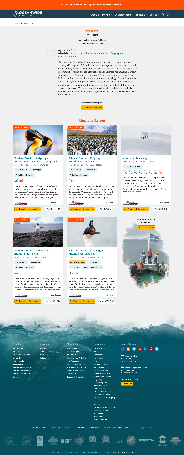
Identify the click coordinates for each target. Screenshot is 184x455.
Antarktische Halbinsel (24, 175)
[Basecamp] (155, 172)
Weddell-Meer (18, 348)
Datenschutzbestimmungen (105, 407)
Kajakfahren (71, 374)
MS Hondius (110, 203)
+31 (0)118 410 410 (128, 359)
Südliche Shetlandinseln (22, 371)
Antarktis (94, 14)
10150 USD (161, 209)
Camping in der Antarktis (76, 358)
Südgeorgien (116, 53)
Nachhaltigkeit (99, 367)
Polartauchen (72, 348)
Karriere (97, 404)
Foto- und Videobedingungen (105, 398)
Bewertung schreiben (92, 107)
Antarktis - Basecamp (135, 158)
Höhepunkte (140, 14)
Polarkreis (16, 352)
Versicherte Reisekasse (103, 395)
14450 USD (53, 301)
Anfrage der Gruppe (102, 420)
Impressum (98, 417)
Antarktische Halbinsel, (81, 53)
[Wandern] (130, 172)
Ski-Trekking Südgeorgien (77, 367)
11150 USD (53, 209)
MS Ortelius (70, 56)
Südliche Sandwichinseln (22, 367)
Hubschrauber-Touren (75, 371)
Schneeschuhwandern (75, 377)
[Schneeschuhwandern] (145, 172)
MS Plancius (56, 203)
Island (42, 352)
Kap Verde (17, 358)
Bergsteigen (71, 355)
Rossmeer (17, 377)
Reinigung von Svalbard (76, 364)
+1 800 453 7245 (127, 371)
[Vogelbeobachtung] (71, 273)
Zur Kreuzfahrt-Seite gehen (28, 209)
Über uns (154, 14)
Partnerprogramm (101, 364)
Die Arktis (107, 14)
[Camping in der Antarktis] (125, 172)
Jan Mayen (44, 355)
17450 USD (107, 209)
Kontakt (97, 401)
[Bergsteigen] (140, 172)
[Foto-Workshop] (16, 181)
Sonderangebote (123, 14)
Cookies (107, 452)
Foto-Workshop (73, 361)
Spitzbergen (44, 358)
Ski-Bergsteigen (73, 352)
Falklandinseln (21, 170)
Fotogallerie (98, 358)
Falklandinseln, (101, 53)
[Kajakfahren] (135, 172)
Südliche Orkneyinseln (21, 374)
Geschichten (99, 355)
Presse (96, 361)
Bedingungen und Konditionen (91, 452)
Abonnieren (127, 384)
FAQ (95, 352)
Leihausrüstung (100, 348)
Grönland (43, 348)
